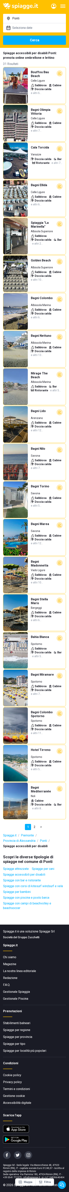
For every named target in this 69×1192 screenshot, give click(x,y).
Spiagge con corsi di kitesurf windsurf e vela (33, 886)
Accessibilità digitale (17, 1103)
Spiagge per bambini (17, 892)
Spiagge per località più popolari (24, 1051)
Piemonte (27, 835)
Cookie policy (12, 1075)
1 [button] (28, 827)
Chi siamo (9, 957)
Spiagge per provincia (17, 1037)
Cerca (34, 40)
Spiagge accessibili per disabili (24, 874)
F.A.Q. (6, 985)
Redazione (10, 978)
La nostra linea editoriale (19, 971)
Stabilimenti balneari (16, 1023)
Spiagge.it (9, 835)
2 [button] (34, 827)
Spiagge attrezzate (16, 869)
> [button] (41, 827)
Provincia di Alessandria (19, 841)
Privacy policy (12, 1082)
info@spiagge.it (31, 1177)
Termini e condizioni (16, 1089)
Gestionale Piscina (15, 998)
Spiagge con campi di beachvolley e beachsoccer (27, 906)
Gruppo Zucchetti (28, 937)
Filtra (47, 1182)
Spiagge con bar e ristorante (22, 880)
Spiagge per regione (16, 1030)
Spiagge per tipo (14, 1044)
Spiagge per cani (43, 869)
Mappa (28, 1182)
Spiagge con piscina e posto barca (26, 897)
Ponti (43, 841)
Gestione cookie (14, 1096)
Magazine (9, 964)
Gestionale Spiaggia (16, 992)
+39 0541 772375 (12, 1177)
